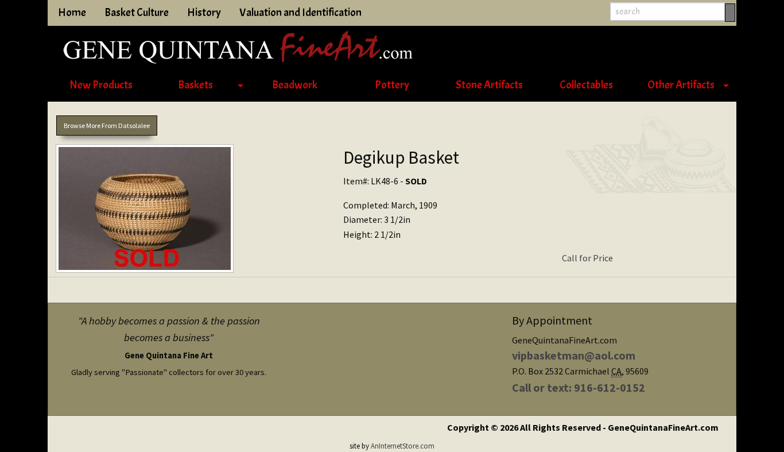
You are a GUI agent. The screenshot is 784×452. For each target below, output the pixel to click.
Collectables (586, 85)
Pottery (392, 85)
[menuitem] (100, 86)
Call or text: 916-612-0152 (578, 387)
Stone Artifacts (489, 85)
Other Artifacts (681, 85)
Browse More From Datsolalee (107, 125)
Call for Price (587, 258)
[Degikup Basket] (191, 211)
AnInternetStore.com (402, 445)
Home (72, 13)
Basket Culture (136, 13)
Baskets (195, 85)
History (204, 13)
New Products (101, 85)
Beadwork (294, 85)
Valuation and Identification (300, 13)
